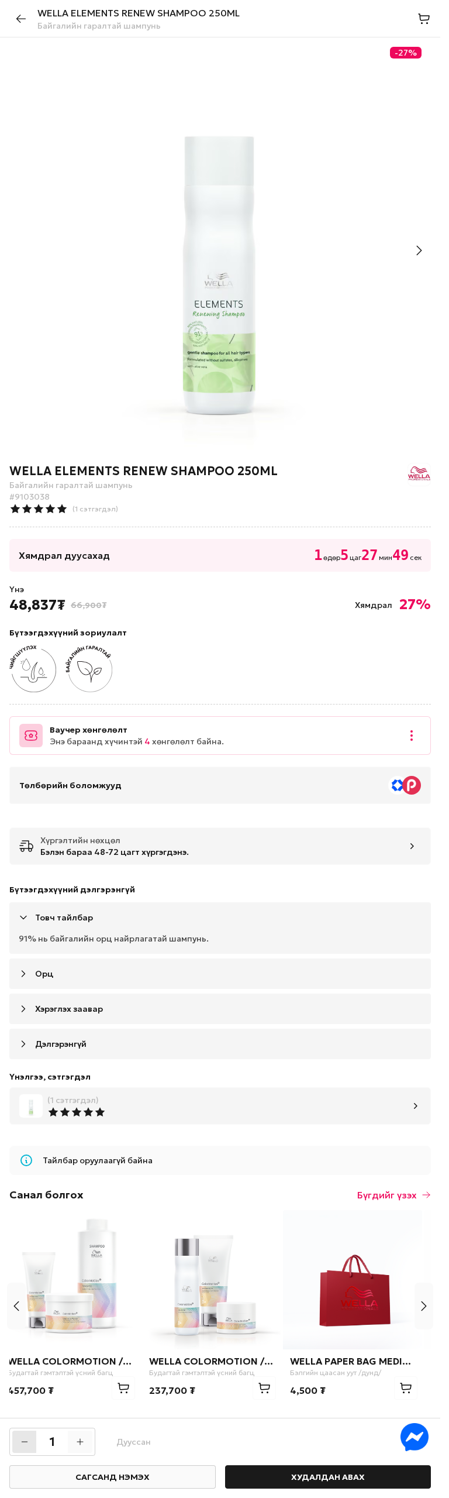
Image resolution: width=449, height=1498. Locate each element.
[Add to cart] (132, 1388)
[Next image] (419, 250)
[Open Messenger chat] (414, 1437)
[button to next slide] (424, 1306)
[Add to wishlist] (133, 1226)
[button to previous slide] (16, 1306)
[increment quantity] (80, 1442)
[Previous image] (21, 250)
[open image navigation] (220, 248)
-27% (406, 52)
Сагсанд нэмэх (112, 1477)
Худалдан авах (328, 1477)
